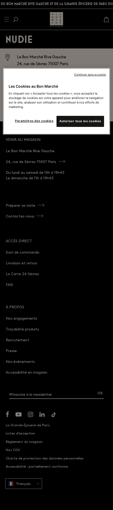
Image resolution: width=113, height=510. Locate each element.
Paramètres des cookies (34, 121)
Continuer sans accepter (90, 74)
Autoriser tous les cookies (80, 121)
